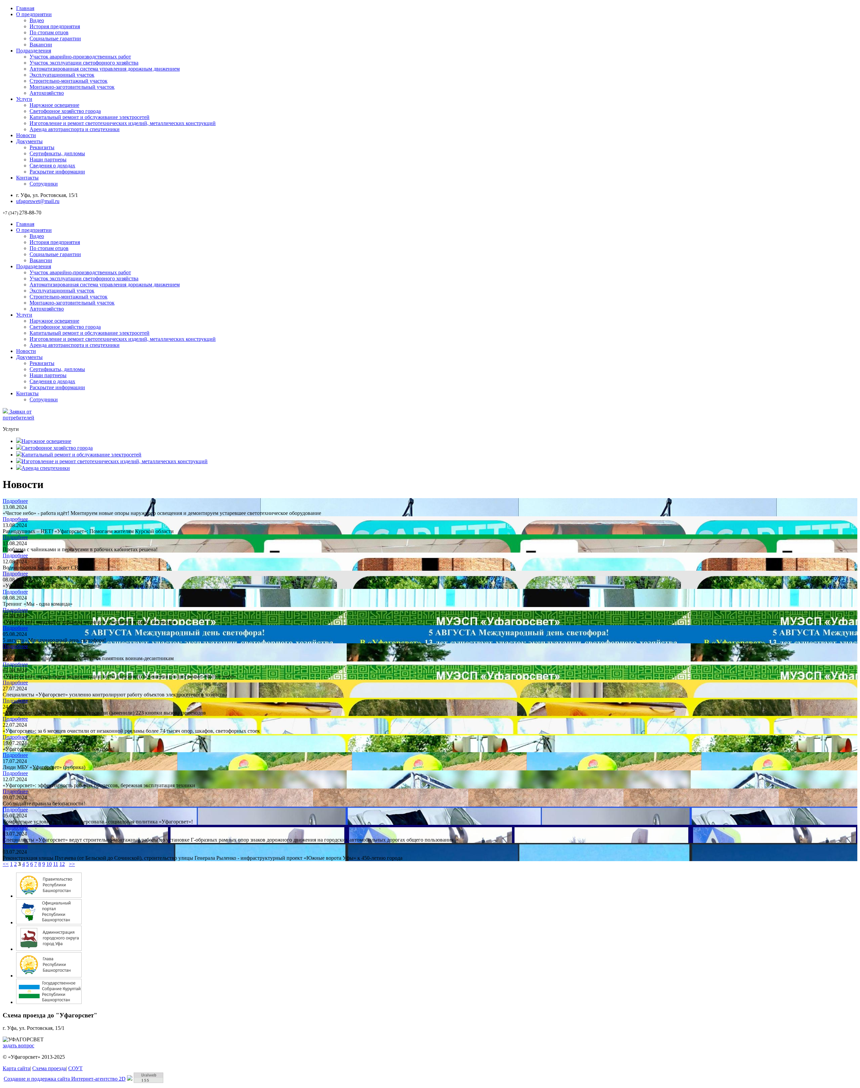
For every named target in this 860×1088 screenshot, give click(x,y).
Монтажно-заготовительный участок (72, 87)
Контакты (27, 177)
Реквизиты (42, 147)
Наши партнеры (48, 159)
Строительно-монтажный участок (69, 81)
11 (55, 864)
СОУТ (75, 1068)
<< (6, 864)
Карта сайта (16, 1068)
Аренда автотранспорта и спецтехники (75, 129)
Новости (26, 135)
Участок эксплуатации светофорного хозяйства (84, 63)
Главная (25, 8)
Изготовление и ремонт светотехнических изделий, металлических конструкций (123, 123)
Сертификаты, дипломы (57, 153)
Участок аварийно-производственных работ (80, 56)
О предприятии (34, 14)
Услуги (24, 99)
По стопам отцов (49, 32)
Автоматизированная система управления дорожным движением (105, 69)
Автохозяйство (47, 93)
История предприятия (55, 26)
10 (49, 864)
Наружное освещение (54, 105)
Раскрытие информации (57, 171)
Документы (29, 141)
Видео (37, 20)
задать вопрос (18, 1045)
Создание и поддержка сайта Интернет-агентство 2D (65, 1079)
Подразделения (33, 50)
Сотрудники (44, 184)
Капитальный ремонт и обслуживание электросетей (89, 117)
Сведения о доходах (52, 165)
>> (72, 864)
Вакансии (41, 44)
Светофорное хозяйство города (65, 111)
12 (62, 864)
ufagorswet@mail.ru (37, 201)
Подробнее (15, 501)
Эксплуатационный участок (62, 75)
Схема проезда (49, 1068)
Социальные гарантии (55, 38)
